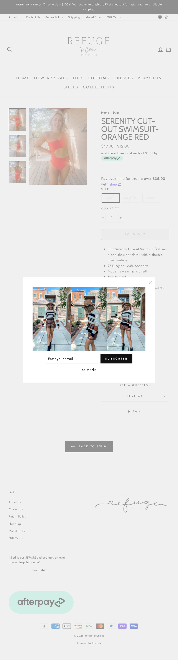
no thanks (89, 369)
